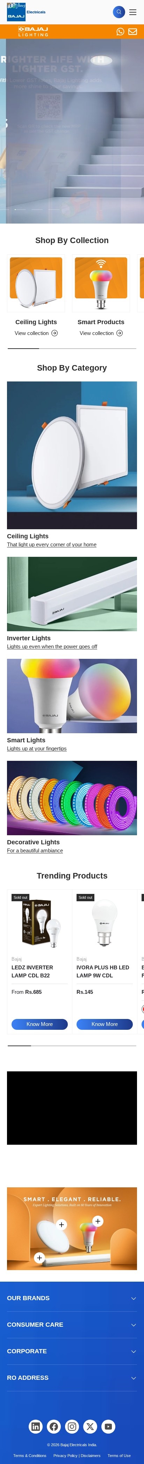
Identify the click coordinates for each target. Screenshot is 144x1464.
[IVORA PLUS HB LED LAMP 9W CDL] (105, 922)
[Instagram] (72, 1427)
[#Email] (132, 31)
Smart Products (101, 322)
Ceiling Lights (36, 322)
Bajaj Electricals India (78, 1445)
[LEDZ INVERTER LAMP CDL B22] (40, 922)
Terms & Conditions (29, 1456)
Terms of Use (119, 1456)
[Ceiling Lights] (36, 283)
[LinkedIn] (36, 1427)
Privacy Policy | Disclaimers (77, 1456)
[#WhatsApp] (120, 31)
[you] (108, 1427)
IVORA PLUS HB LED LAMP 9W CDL (103, 971)
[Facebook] (54, 1427)
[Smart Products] (101, 283)
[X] (90, 1427)
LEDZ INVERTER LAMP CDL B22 (32, 971)
